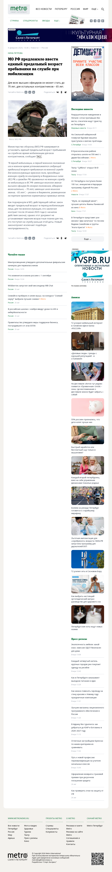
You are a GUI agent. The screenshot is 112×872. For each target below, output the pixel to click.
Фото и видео (30, 825)
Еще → (87, 238)
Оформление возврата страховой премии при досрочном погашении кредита (87, 777)
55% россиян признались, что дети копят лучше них (85, 420)
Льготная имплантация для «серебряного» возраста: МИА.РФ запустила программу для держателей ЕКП (87, 542)
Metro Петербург (95, 825)
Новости (74, 194)
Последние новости (82, 109)
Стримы (14, 20)
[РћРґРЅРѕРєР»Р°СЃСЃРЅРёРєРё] (61, 92)
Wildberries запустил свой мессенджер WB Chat (30, 285)
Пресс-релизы (31, 838)
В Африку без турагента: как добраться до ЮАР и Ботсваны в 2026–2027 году (86, 727)
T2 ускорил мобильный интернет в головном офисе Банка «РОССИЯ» (87, 326)
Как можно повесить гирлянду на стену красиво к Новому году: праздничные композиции (87, 694)
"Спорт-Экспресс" (50, 862)
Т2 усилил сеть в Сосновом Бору (86, 571)
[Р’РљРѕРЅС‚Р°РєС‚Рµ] (57, 92)
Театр (73, 175)
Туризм (27, 831)
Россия (75, 8)
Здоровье (28, 828)
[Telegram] (65, 92)
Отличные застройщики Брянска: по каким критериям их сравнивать (87, 744)
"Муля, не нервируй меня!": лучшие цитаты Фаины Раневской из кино (87, 204)
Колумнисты (51, 831)
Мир (85, 8)
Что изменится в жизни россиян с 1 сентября (29, 275)
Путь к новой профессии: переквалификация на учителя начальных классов (86, 760)
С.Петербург (76, 145)
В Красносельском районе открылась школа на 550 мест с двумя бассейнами (86, 154)
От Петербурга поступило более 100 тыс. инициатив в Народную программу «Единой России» (86, 184)
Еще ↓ (95, 8)
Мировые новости (78, 128)
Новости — (36, 47)
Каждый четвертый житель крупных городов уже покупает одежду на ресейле (86, 664)
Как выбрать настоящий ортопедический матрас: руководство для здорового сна (86, 599)
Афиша (11, 838)
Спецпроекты (30, 20)
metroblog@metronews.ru (42, 860)
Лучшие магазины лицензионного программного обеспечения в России (87, 710)
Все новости (44, 8)
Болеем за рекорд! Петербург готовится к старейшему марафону (85, 511)
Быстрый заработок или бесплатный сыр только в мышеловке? (83, 450)
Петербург (61, 8)
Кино (73, 211)
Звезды (46, 20)
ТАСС (39, 156)
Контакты (70, 844)
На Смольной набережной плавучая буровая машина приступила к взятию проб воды (86, 137)
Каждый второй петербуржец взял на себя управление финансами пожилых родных (85, 480)
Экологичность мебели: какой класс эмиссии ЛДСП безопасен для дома (86, 647)
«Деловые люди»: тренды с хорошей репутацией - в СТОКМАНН (84, 356)
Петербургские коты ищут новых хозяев (86, 628)
